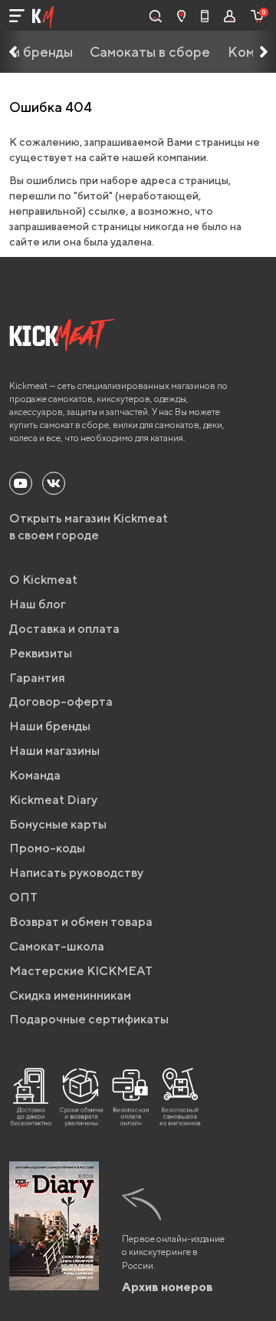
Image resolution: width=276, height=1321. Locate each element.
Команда (35, 775)
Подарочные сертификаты (89, 1019)
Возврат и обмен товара (81, 921)
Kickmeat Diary (53, 799)
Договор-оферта (61, 701)
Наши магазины (54, 750)
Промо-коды (47, 848)
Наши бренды (49, 726)
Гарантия (37, 677)
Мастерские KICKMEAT (81, 971)
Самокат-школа (56, 946)
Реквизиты (40, 653)
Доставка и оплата (64, 628)
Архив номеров (167, 1287)
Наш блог (37, 604)
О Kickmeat (43, 579)
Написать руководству (76, 872)
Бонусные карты (58, 824)
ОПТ (23, 897)
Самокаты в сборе (150, 52)
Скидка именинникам (70, 995)
